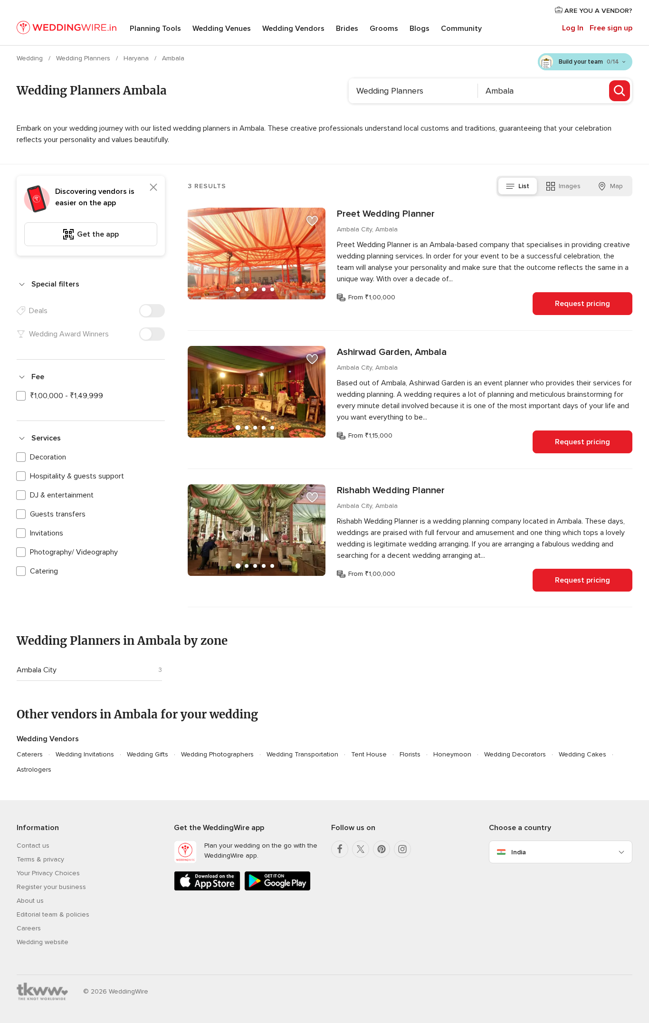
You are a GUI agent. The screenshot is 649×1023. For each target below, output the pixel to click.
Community (461, 28)
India (518, 852)
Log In (572, 28)
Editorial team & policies (53, 914)
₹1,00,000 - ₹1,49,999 (66, 396)
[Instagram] (402, 849)
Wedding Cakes (582, 754)
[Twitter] (360, 849)
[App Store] (207, 889)
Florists (410, 754)
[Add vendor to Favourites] (312, 220)
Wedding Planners (84, 58)
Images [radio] (570, 186)
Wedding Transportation (302, 754)
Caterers (30, 754)
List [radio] (523, 186)
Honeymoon (452, 754)
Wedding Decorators (515, 754)
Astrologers (34, 769)
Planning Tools (155, 28)
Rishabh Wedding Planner (391, 490)
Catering (44, 571)
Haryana (137, 58)
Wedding (31, 58)
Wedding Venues (221, 28)
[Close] (153, 187)
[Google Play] (277, 889)
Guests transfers (58, 514)
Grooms (384, 28)
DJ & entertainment (62, 495)
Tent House (369, 754)
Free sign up (611, 28)
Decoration (48, 457)
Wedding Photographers (217, 754)
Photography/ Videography (74, 552)
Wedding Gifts (147, 754)
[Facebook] (339, 849)
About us (30, 901)
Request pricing (582, 303)
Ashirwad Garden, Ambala (392, 352)
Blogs (419, 28)
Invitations (46, 533)
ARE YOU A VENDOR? (597, 11)
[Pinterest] (381, 849)
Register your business (51, 887)
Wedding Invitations (85, 754)
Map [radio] (616, 186)
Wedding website (42, 942)
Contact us (33, 845)
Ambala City (37, 670)
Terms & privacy (40, 859)
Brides (347, 28)
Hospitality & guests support (77, 476)
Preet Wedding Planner (386, 214)
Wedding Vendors (293, 28)
